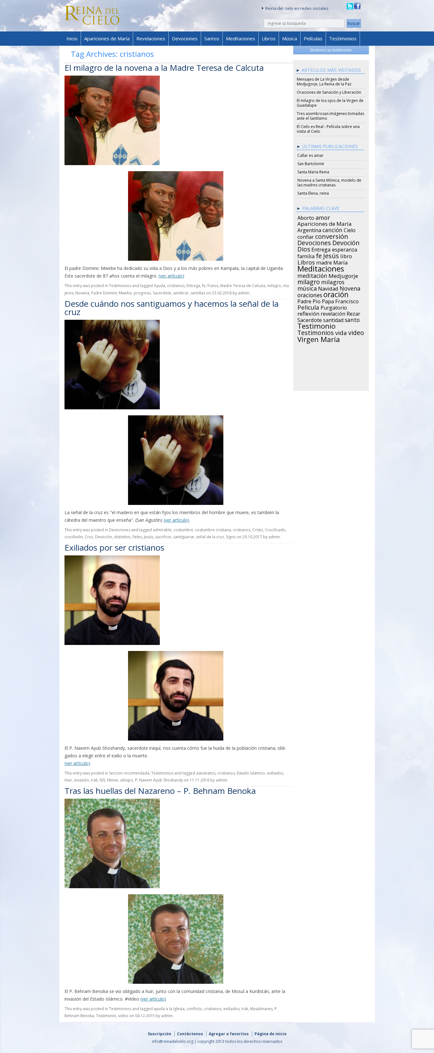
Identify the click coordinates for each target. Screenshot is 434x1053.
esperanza (344, 248)
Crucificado (275, 530)
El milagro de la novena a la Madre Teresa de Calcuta (164, 67)
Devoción (103, 537)
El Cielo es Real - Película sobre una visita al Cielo (328, 129)
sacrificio (163, 537)
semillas (198, 293)
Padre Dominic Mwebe (111, 293)
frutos (212, 285)
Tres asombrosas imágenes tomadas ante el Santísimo (330, 116)
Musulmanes (261, 1008)
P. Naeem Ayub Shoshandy (159, 780)
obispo (126, 780)
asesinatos (205, 773)
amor (322, 216)
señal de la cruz (210, 537)
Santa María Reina (313, 172)
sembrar (181, 293)
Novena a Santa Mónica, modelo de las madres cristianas (329, 183)
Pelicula (308, 306)
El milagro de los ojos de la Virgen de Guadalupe (330, 103)
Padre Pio (309, 300)
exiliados (275, 773)
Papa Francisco (340, 300)
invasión (81, 780)
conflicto (194, 1008)
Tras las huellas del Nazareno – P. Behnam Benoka (160, 790)
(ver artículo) (171, 276)
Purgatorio (334, 306)
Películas (313, 38)
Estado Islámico (251, 773)
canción (332, 228)
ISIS (102, 780)
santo (352, 318)
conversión (331, 235)
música (307, 287)
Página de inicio (270, 1033)
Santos (211, 38)
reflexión (308, 312)
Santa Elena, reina (313, 193)
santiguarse (183, 537)
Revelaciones (150, 38)
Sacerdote (162, 293)
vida (341, 331)
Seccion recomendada (129, 773)
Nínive (112, 780)
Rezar (353, 312)
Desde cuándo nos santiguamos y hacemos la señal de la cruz (171, 308)
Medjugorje (343, 275)
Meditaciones (240, 38)
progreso (142, 293)
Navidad (328, 287)
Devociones (185, 38)
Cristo (257, 530)
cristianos (176, 285)
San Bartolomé (310, 163)
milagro (274, 285)
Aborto (305, 216)
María (340, 261)
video (123, 1015)
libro (346, 255)
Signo (231, 537)
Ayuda (159, 285)
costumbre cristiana (213, 530)
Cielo (350, 229)
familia (306, 255)
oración (336, 293)
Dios (303, 248)
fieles (137, 537)
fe (204, 285)
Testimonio (106, 1015)
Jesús (148, 537)
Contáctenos (190, 1033)
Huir (68, 780)
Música (289, 38)
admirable (162, 530)
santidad (333, 319)
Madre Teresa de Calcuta (242, 285)
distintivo (122, 537)
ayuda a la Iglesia (169, 1008)
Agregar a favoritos (229, 1033)
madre (324, 261)
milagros (332, 281)
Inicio (72, 38)
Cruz (89, 537)
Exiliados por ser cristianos (114, 547)
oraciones (309, 294)
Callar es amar (310, 155)
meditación (312, 274)
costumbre (183, 530)
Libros (268, 38)
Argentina (309, 229)
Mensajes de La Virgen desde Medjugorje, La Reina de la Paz (324, 82)
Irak (94, 780)
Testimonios (342, 38)
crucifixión (73, 537)
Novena (82, 293)
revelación (333, 312)
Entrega (193, 285)
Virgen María (318, 338)
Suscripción (159, 1033)
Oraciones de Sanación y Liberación (329, 92)
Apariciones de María (107, 38)
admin (243, 293)
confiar (305, 235)
